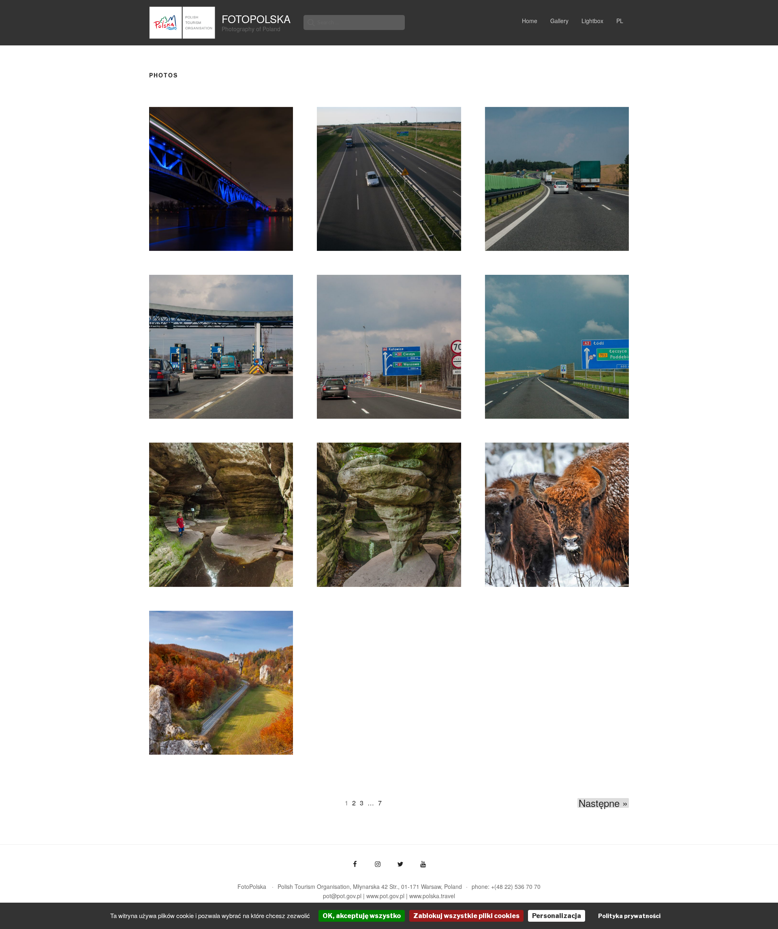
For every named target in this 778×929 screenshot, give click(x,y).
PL (619, 21)
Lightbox (592, 21)
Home (529, 21)
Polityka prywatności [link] (629, 915)
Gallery (559, 21)
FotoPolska (256, 18)
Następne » (603, 803)
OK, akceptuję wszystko (362, 916)
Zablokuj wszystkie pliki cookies (466, 916)
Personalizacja (556, 916)
